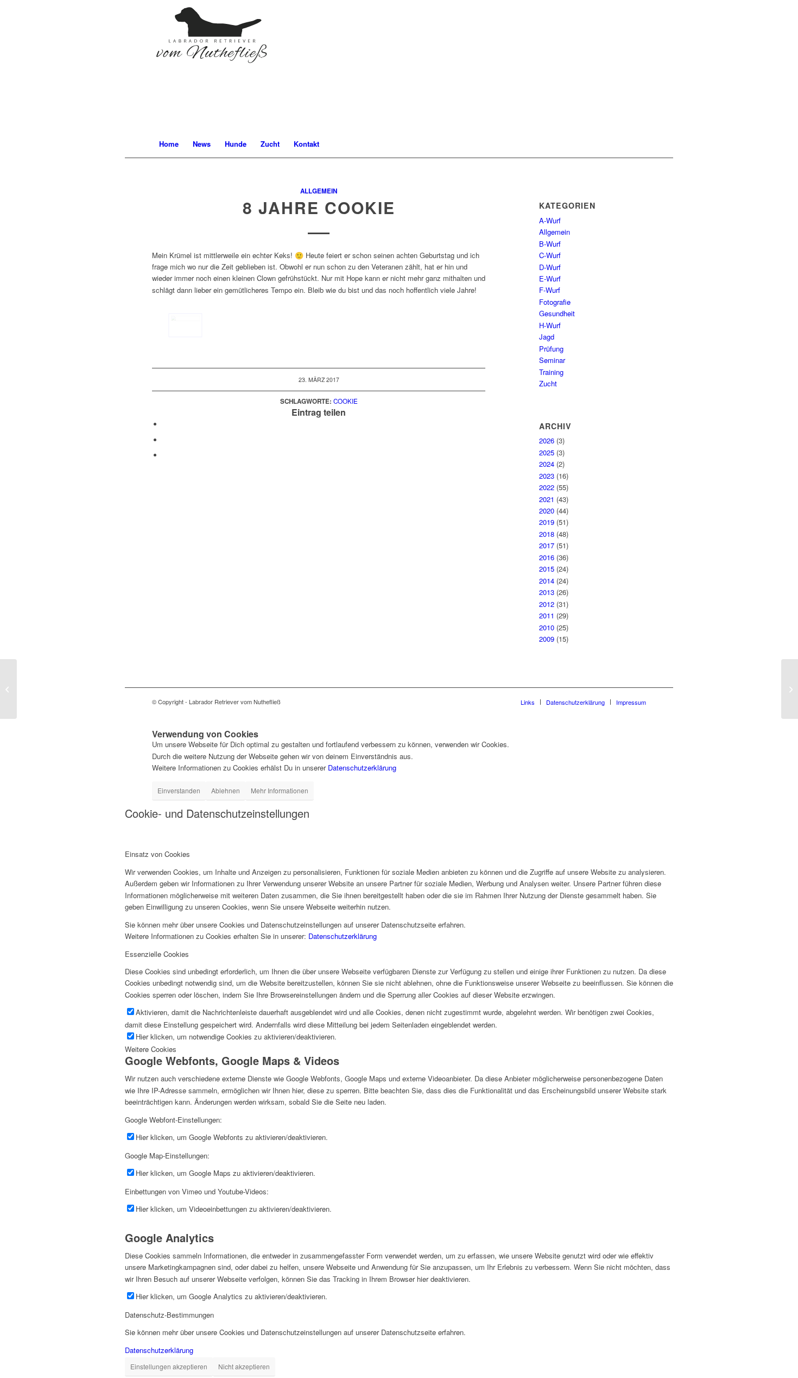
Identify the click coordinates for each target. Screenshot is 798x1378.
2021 (546, 499)
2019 (546, 522)
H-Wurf (550, 325)
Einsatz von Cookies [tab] (157, 854)
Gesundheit (557, 313)
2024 (546, 464)
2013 (546, 592)
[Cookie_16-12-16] (185, 325)
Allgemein (318, 191)
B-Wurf (550, 244)
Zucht (548, 383)
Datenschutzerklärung (362, 767)
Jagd (546, 336)
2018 (546, 534)
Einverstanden (178, 790)
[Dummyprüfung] (8, 689)
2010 (546, 627)
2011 (546, 615)
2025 (546, 452)
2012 (546, 604)
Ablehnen (225, 790)
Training (551, 372)
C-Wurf (550, 255)
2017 (546, 545)
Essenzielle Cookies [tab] (157, 954)
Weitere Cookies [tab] (150, 1049)
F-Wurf (549, 290)
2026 (546, 440)
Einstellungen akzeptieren (168, 1366)
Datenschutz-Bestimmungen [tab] (169, 1315)
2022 (546, 487)
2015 (546, 568)
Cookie (345, 401)
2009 (546, 639)
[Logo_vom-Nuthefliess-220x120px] (211, 65)
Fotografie (555, 302)
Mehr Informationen (279, 790)
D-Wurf (550, 267)
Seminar (552, 360)
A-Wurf (550, 220)
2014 (546, 580)
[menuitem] (169, 144)
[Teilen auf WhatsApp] (165, 440)
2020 (546, 510)
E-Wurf (550, 278)
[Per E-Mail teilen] (165, 455)
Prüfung (551, 348)
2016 (546, 557)
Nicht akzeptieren (244, 1366)
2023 (546, 476)
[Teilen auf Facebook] (165, 424)
